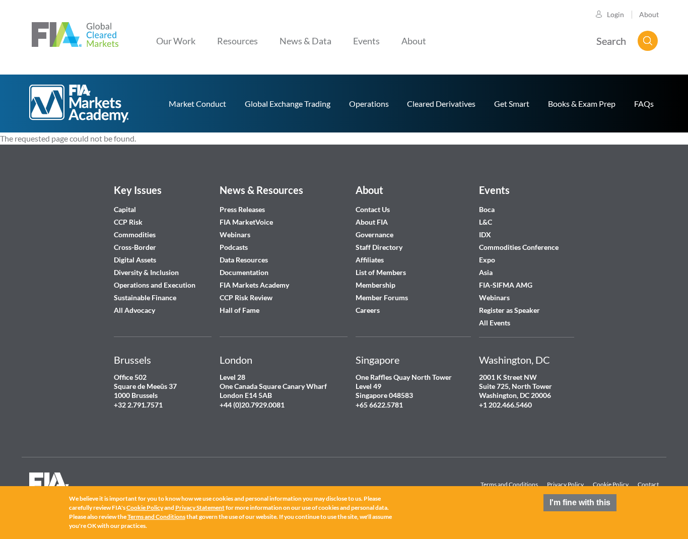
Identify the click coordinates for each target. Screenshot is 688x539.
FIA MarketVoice (246, 222)
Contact (648, 484)
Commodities (135, 234)
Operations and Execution (154, 285)
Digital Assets (135, 259)
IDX (485, 234)
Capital (125, 209)
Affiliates (370, 259)
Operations (369, 103)
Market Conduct (197, 103)
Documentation (245, 272)
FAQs (644, 103)
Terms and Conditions (509, 484)
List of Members (381, 272)
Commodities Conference (519, 247)
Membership (375, 285)
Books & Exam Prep (581, 103)
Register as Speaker (509, 310)
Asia (486, 272)
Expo (487, 259)
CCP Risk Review (246, 297)
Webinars (235, 234)
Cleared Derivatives (441, 103)
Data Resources (244, 259)
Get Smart (511, 103)
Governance (374, 234)
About (649, 14)
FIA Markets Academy (254, 285)
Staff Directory (379, 247)
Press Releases (242, 209)
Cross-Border (136, 247)
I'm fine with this (579, 502)
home (79, 103)
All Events (494, 322)
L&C (485, 222)
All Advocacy (134, 310)
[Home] (75, 33)
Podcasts (234, 247)
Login (615, 14)
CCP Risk (128, 222)
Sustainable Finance (145, 297)
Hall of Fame (239, 310)
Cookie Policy (611, 484)
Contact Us (373, 209)
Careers (368, 310)
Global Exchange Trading (287, 103)
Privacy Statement (200, 507)
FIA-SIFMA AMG (505, 285)
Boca (487, 209)
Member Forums (382, 297)
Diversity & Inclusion (146, 272)
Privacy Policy (565, 484)
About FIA (372, 222)
